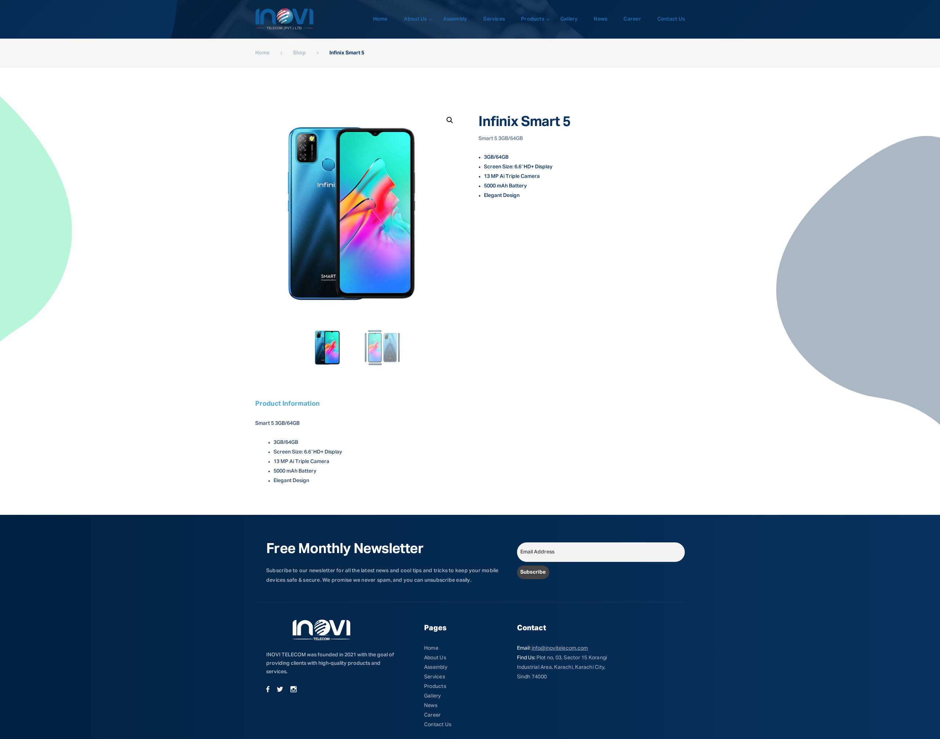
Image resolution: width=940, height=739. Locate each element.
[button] (449, 120)
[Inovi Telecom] (284, 19)
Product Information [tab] (287, 404)
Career (632, 19)
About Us (415, 19)
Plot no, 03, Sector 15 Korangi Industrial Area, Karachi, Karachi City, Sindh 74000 (562, 667)
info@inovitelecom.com (560, 648)
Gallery (569, 19)
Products (532, 19)
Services (494, 19)
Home (380, 19)
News (600, 19)
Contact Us (671, 19)
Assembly (455, 19)
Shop (299, 52)
